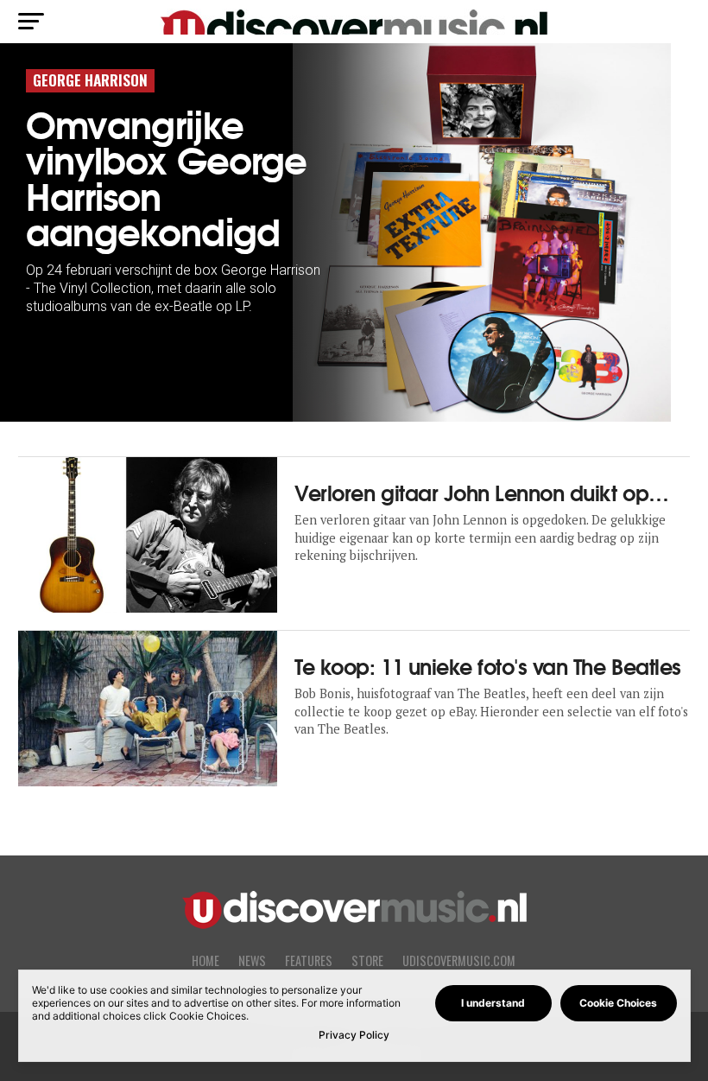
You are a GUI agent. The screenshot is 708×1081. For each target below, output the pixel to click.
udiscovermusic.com (458, 960)
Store (367, 960)
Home (205, 960)
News (252, 960)
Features (308, 960)
